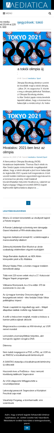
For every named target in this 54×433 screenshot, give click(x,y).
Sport (39, 78)
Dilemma (7, 345)
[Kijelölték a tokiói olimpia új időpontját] (27, 48)
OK (27, 428)
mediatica (32, 78)
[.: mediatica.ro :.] (27, 9)
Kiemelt (39, 157)
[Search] (50, 13)
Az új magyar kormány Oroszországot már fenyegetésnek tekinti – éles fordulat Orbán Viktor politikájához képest (26, 297)
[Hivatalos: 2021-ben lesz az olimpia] (27, 127)
